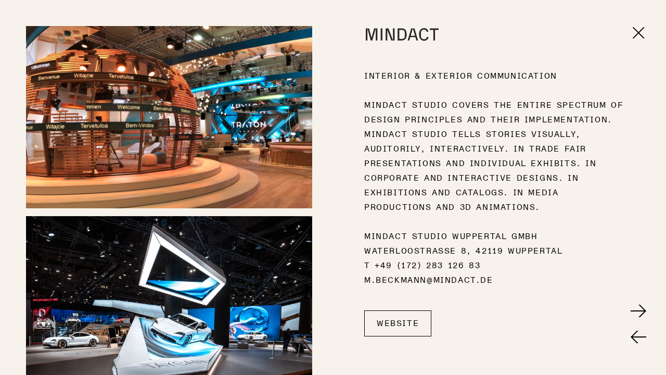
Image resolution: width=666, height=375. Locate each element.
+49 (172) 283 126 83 (427, 265)
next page (638, 311)
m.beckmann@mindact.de (428, 280)
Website (398, 323)
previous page (638, 337)
